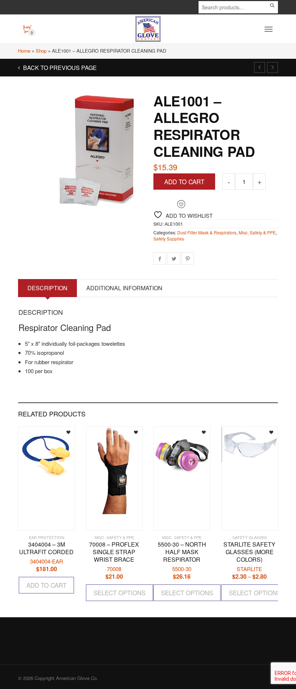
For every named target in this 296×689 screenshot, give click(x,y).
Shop (41, 50)
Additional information (124, 288)
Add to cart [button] (46, 584)
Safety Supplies (168, 238)
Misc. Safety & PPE (257, 232)
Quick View (39, 521)
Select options (119, 592)
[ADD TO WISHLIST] (63, 431)
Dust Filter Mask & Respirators (206, 232)
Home (24, 50)
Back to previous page (59, 67)
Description (47, 288)
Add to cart (184, 181)
